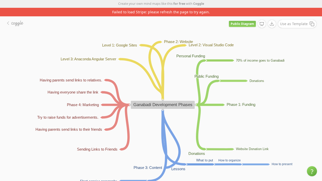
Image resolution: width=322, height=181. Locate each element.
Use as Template (294, 23)
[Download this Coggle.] (272, 24)
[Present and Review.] (262, 24)
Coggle (198, 4)
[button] (312, 171)
